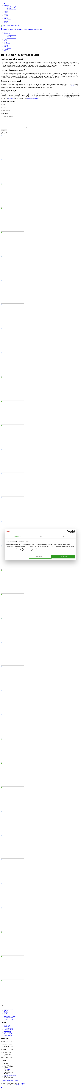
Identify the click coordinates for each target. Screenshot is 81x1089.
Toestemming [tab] (16, 536)
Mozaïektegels (7, 1031)
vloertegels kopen (72, 85)
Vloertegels (6, 1026)
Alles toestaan (63, 556)
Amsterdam (3, 1080)
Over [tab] (64, 536)
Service (6, 1013)
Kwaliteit (6, 1012)
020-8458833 (11, 98)
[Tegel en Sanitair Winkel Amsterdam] (10, 25)
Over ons (6, 1010)
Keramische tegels (8, 1029)
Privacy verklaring (8, 1017)
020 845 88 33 (25, 29)
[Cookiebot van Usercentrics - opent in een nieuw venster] (68, 531)
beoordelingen (20, 1084)
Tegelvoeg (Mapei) (8, 1035)
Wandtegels (7, 1025)
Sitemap (23, 1083)
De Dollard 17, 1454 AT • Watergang (11, 29)
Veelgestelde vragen (9, 1019)
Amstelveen (10, 1080)
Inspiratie (6, 1014)
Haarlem (16, 1080)
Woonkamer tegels (8, 1028)
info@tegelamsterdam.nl (36, 29)
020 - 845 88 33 (8, 1069)
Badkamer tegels (8, 1033)
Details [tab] (40, 536)
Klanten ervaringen (8, 1009)
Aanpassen (39, 556)
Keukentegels (7, 1032)
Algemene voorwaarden (10, 1016)
